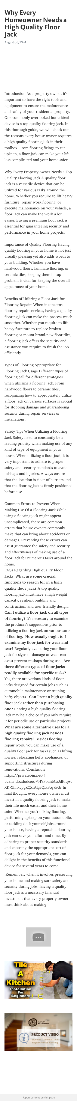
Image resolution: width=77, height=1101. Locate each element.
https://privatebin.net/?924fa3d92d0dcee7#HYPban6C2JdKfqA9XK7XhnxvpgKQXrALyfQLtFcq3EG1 (38, 781)
